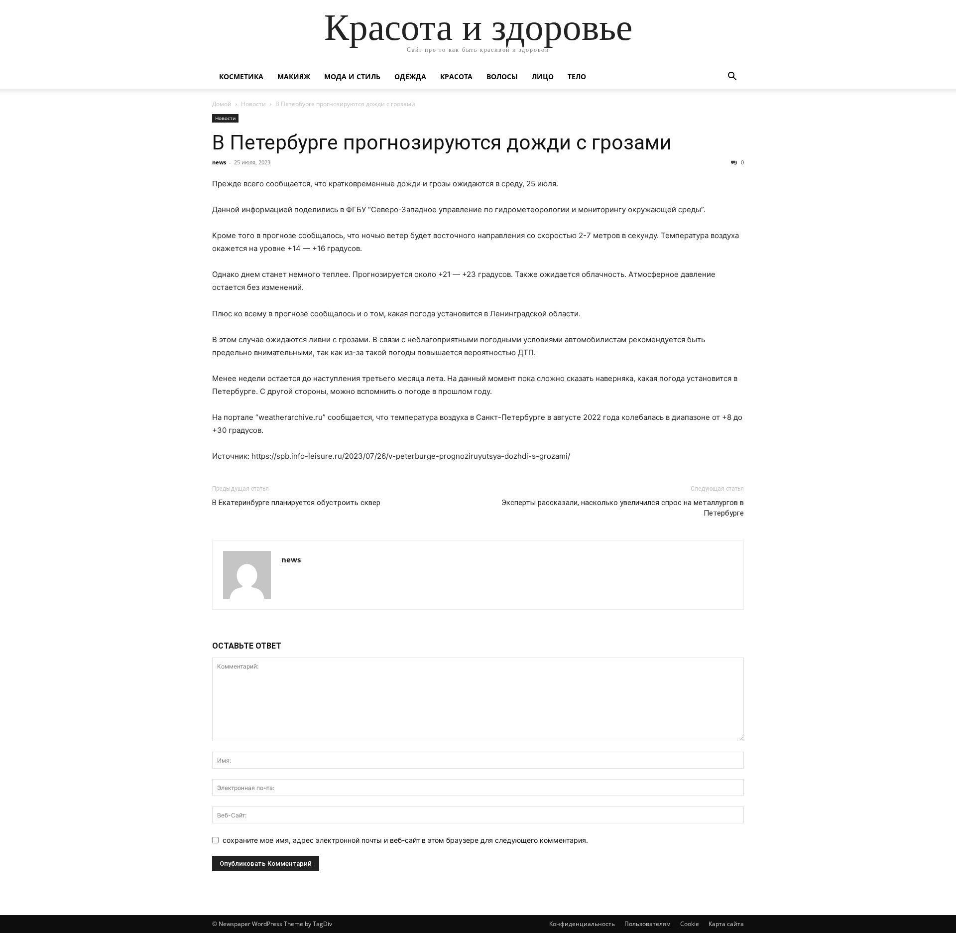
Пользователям (647, 924)
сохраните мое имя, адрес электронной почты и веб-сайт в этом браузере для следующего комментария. (405, 840)
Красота (456, 76)
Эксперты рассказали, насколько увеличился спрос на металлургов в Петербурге (622, 508)
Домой (222, 104)
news (219, 162)
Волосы (502, 76)
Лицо (543, 76)
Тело (577, 76)
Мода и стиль (352, 76)
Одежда (410, 76)
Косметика (241, 76)
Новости (253, 104)
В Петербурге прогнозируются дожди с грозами (442, 142)
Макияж (293, 76)
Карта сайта (726, 924)
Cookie (689, 924)
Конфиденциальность (582, 924)
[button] (732, 77)
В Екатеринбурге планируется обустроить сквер (296, 502)
